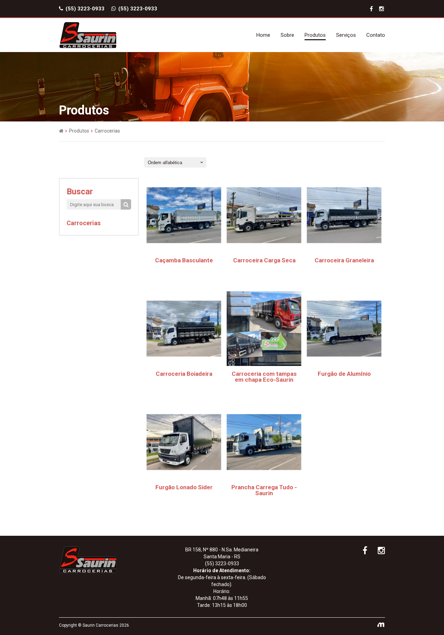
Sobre (287, 35)
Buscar (80, 191)
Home (263, 35)
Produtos (315, 35)
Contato (375, 35)
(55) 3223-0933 (84, 9)
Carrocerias (84, 223)
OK (126, 204)
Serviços (346, 35)
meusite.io (381, 625)
